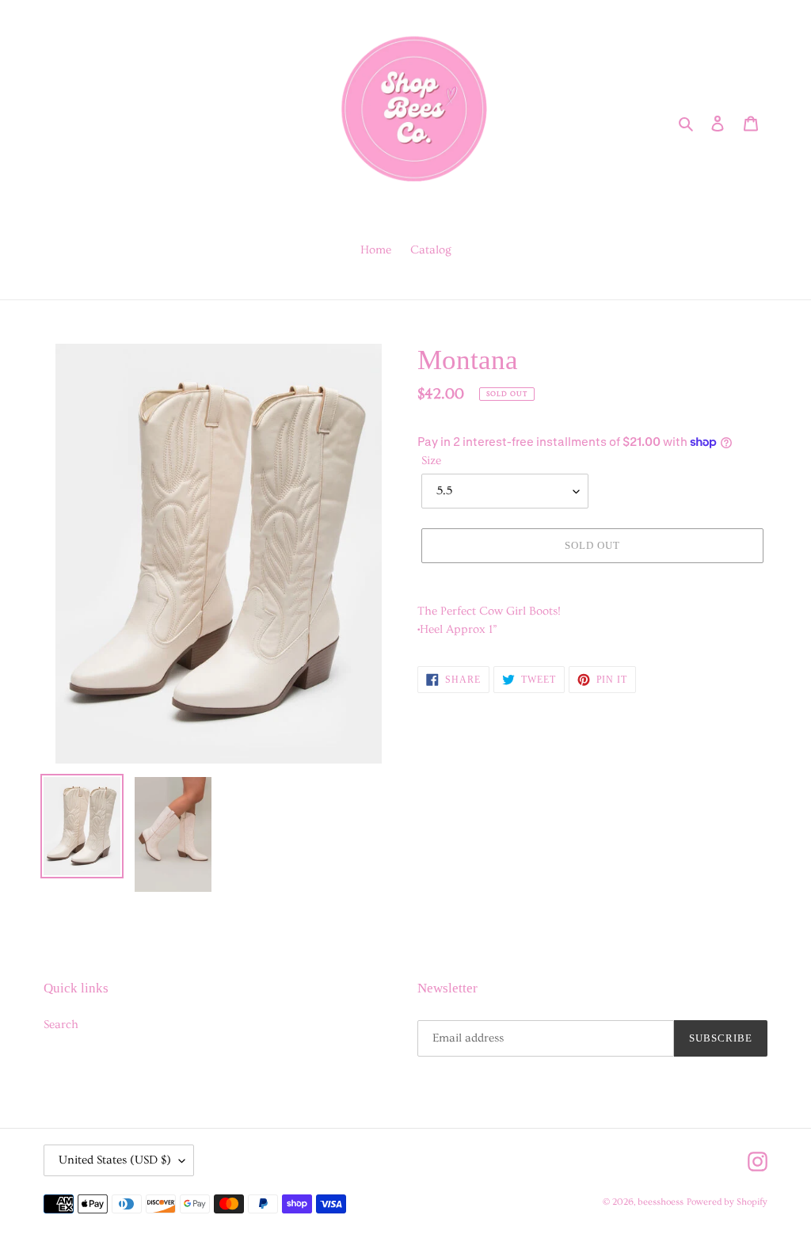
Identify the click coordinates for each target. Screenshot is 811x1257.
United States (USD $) (115, 1160)
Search (61, 1024)
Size (431, 460)
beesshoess (660, 1202)
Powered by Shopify (727, 1202)
